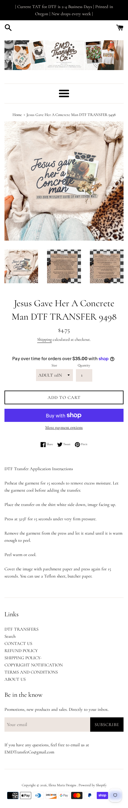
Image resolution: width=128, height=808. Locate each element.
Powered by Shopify (93, 785)
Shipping (44, 339)
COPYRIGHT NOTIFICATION (33, 665)
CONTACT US (18, 643)
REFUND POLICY (21, 650)
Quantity (84, 365)
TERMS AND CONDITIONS (31, 672)
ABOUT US (15, 679)
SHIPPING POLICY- (23, 657)
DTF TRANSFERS (21, 629)
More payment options (64, 427)
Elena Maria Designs (63, 785)
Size (54, 365)
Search (9, 636)
